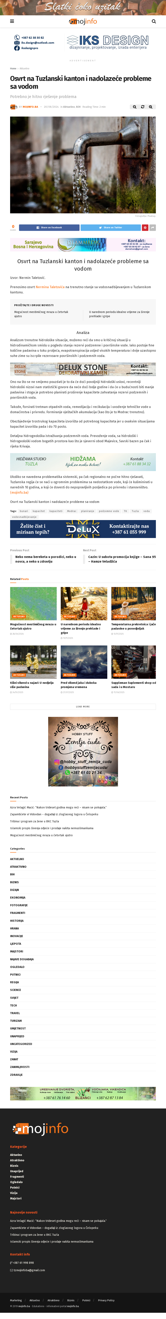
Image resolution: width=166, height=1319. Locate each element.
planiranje (87, 511)
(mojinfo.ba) (19, 492)
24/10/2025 (17, 692)
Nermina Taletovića (50, 287)
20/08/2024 (51, 106)
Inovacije (16, 936)
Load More (83, 706)
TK (125, 511)
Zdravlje (16, 1075)
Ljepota (15, 944)
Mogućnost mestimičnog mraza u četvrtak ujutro (41, 835)
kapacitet (39, 511)
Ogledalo (17, 967)
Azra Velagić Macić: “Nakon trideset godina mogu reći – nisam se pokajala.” (58, 807)
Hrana (14, 928)
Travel (15, 1013)
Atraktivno (18, 867)
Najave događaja (22, 959)
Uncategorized (21, 1044)
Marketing (16, 1300)
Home (13, 68)
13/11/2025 (118, 634)
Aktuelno (24, 68)
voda (147, 511)
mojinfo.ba (30, 106)
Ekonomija (17, 897)
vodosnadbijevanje (24, 517)
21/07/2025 (68, 692)
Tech (13, 1005)
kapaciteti (56, 511)
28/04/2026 (17, 634)
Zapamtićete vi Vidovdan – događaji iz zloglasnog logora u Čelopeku (54, 814)
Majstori (16, 951)
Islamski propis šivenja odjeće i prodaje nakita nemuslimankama (51, 828)
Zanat (14, 1059)
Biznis (14, 882)
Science (15, 990)
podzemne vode (109, 511)
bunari (24, 511)
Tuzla (135, 511)
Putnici (15, 974)
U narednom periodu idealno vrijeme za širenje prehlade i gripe (81, 628)
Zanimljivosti (19, 1067)
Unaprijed (17, 1036)
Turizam (16, 1021)
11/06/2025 (118, 692)
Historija (16, 921)
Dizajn (14, 890)
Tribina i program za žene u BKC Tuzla (34, 821)
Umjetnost (18, 1028)
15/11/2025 (68, 638)
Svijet (14, 998)
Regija (14, 982)
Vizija (13, 1051)
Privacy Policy (106, 1300)
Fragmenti (17, 913)
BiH (78, 106)
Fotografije (19, 905)
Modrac (72, 511)
